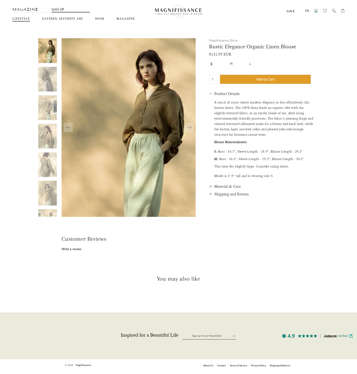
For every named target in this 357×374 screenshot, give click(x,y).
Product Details (227, 93)
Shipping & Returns (280, 365)
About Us (208, 365)
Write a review (71, 249)
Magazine (25, 9)
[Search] (334, 11)
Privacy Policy (258, 365)
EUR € (291, 11)
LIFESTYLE (21, 18)
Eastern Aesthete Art (62, 18)
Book (99, 18)
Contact (221, 365)
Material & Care (227, 186)
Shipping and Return (231, 194)
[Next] (189, 127)
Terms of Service (238, 365)
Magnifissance (83, 365)
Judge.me (330, 336)
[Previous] (68, 127)
